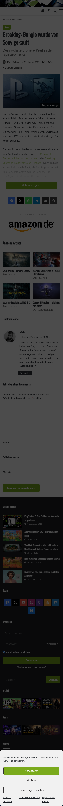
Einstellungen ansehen (31, 790)
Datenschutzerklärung (29, 797)
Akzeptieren (31, 770)
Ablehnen (31, 780)
